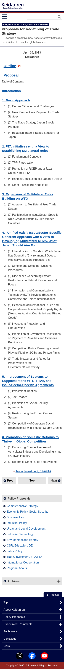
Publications (11, 631)
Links (7, 645)
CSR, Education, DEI (20, 545)
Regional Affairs (17, 568)
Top (32, 480)
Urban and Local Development (26, 528)
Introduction (11, 91)
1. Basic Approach (16, 100)
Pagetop (54, 594)
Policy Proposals (18, 498)
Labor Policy (15, 551)
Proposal (11, 75)
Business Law (16, 517)
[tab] (11, 16)
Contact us (10, 638)
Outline (10, 66)
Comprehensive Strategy (22, 505)
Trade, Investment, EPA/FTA (33, 471)
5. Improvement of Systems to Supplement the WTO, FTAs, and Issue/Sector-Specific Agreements (28, 381)
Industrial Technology (20, 534)
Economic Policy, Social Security (27, 511)
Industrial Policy (17, 522)
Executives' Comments (18, 624)
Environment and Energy (22, 539)
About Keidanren (14, 609)
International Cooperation (23, 562)
